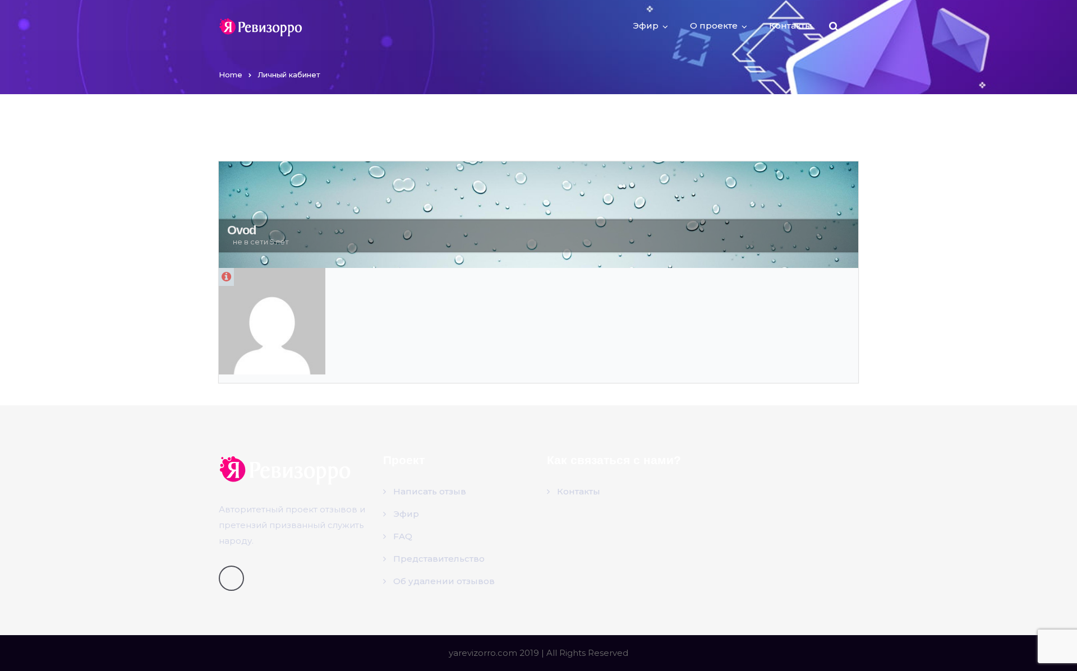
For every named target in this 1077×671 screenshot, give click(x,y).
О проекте (714, 25)
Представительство (439, 558)
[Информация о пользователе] (226, 277)
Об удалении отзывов (444, 581)
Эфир (646, 25)
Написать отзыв (429, 491)
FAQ (402, 536)
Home (230, 74)
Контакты (790, 25)
